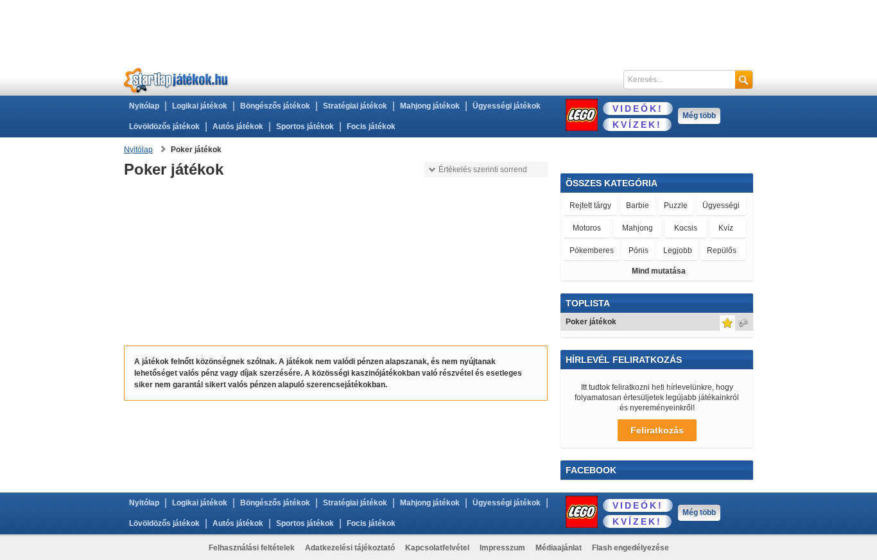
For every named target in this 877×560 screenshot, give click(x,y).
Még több (699, 115)
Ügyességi (721, 205)
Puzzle (676, 205)
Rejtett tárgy (590, 205)
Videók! (637, 108)
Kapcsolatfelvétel (437, 547)
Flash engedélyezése (630, 547)
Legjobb (677, 250)
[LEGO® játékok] (581, 115)
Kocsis (685, 227)
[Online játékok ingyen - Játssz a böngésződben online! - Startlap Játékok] (176, 80)
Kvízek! (637, 124)
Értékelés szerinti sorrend (482, 169)
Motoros (587, 227)
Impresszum (502, 547)
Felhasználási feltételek (252, 547)
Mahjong (637, 227)
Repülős (721, 250)
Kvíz (725, 227)
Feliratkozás (657, 430)
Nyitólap (144, 105)
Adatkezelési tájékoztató (350, 547)
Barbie (637, 205)
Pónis (638, 250)
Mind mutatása (659, 271)
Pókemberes (591, 250)
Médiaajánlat (558, 547)
